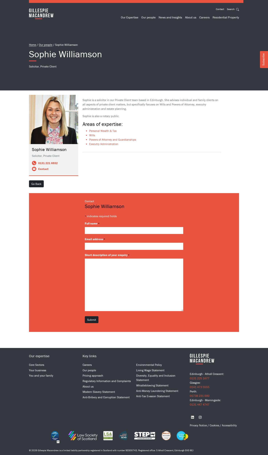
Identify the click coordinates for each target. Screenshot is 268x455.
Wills (92, 135)
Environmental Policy (149, 365)
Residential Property (226, 17)
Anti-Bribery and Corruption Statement (106, 397)
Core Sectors (36, 365)
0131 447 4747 (199, 404)
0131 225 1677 (199, 378)
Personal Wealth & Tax (103, 131)
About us (190, 17)
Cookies (215, 425)
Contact (220, 9)
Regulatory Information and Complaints (107, 381)
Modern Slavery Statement (99, 392)
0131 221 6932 (48, 163)
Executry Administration (103, 144)
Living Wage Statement (150, 370)
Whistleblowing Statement (152, 385)
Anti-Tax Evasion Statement (153, 396)
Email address (95, 239)
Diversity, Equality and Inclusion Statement (155, 378)
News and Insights (170, 17)
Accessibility (229, 425)
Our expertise (39, 356)
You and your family (41, 375)
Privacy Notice (199, 425)
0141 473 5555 (199, 387)
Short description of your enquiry (107, 255)
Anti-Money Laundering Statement (157, 391)
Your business (37, 370)
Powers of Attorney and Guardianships (112, 139)
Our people (148, 17)
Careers (204, 17)
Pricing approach (93, 375)
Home (32, 45)
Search (231, 9)
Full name (92, 223)
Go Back (36, 184)
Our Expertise (129, 17)
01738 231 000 (199, 396)
